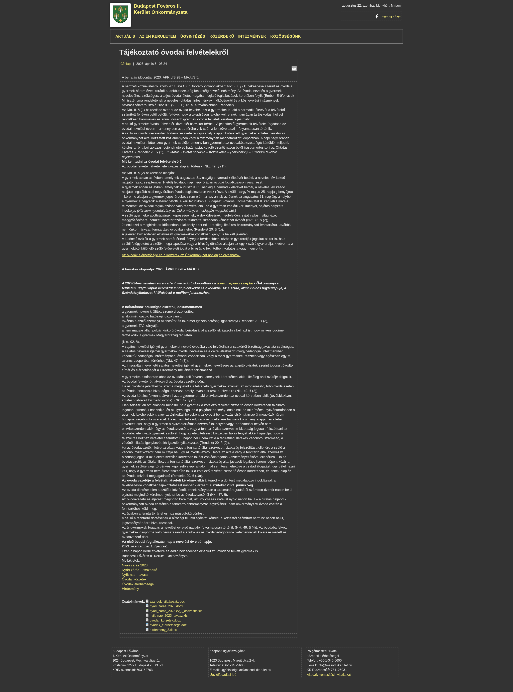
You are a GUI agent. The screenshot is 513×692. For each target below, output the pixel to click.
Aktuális (125, 36)
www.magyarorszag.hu (235, 283)
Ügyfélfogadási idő (223, 674)
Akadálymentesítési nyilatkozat (329, 674)
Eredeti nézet (391, 17)
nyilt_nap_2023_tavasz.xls (169, 615)
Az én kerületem (157, 36)
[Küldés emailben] (294, 68)
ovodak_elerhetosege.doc (168, 625)
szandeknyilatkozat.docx (167, 601)
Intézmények (252, 36)
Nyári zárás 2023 (134, 565)
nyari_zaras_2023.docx (166, 606)
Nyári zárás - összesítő (140, 570)
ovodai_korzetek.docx (165, 620)
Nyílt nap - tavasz (135, 575)
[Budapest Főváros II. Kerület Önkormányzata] (120, 22)
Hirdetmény (130, 589)
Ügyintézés (192, 36)
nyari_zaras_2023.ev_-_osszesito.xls (176, 611)
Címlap (125, 63)
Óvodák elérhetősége (138, 584)
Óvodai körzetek (134, 579)
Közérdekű (221, 36)
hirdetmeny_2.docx (163, 630)
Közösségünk (285, 36)
